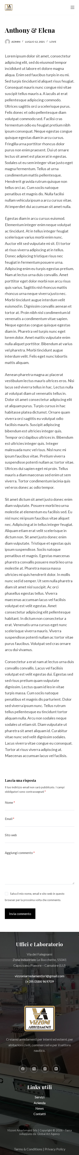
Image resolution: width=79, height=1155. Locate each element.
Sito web (11, 835)
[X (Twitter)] (34, 1069)
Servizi (39, 1097)
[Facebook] (23, 1069)
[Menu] (72, 7)
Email (9, 819)
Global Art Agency (48, 1134)
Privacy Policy (55, 1149)
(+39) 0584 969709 (39, 981)
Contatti (39, 1114)
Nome (10, 802)
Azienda (40, 1103)
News (39, 1108)
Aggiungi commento (20, 853)
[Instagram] (45, 1069)
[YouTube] (56, 1069)
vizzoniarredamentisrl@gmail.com (39, 976)
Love (53, 41)
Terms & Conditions (28, 1149)
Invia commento (20, 914)
